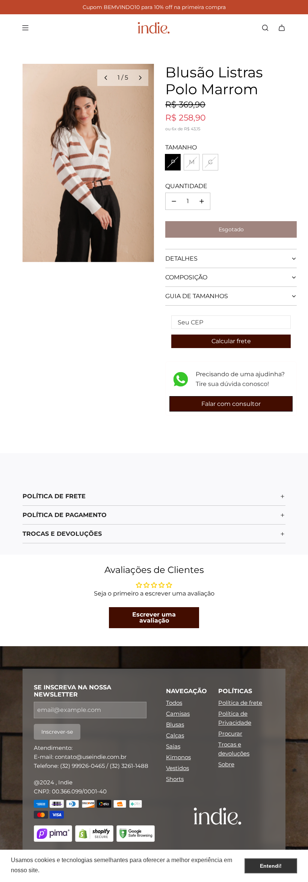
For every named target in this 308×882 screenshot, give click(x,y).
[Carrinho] (281, 28)
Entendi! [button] (271, 866)
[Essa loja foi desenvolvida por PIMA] (53, 834)
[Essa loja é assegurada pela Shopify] (94, 834)
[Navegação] (25, 28)
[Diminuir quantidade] (174, 201)
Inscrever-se (57, 731)
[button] (105, 77)
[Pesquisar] (265, 28)
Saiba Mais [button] (57, 870)
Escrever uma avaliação (154, 617)
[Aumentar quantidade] (201, 201)
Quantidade (186, 186)
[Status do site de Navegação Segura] (135, 834)
